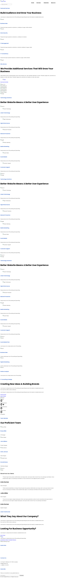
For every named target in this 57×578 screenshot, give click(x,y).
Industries (46, 2)
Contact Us (2, 554)
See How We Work (4, 82)
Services (39, 2)
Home (32, 2)
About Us (53, 2)
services (2, 552)
